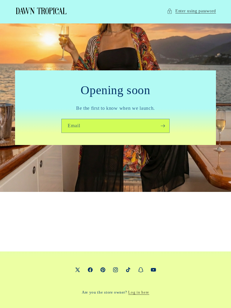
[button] (191, 11)
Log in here (138, 292)
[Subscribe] (162, 126)
